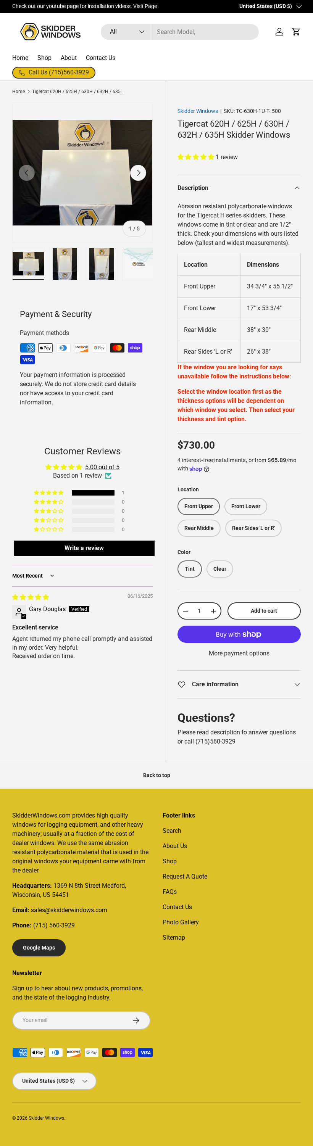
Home (20, 57)
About (69, 57)
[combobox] (179, 32)
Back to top (156, 775)
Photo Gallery (181, 922)
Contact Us (100, 57)
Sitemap (174, 937)
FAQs (170, 891)
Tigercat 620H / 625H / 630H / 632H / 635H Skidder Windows (78, 91)
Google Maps (39, 948)
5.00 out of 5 (102, 467)
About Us (175, 846)
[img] (30, 597)
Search (172, 830)
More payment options (239, 653)
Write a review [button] (84, 548)
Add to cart (264, 611)
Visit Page (145, 6)
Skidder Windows (197, 111)
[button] (296, 31)
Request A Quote (185, 876)
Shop (44, 57)
